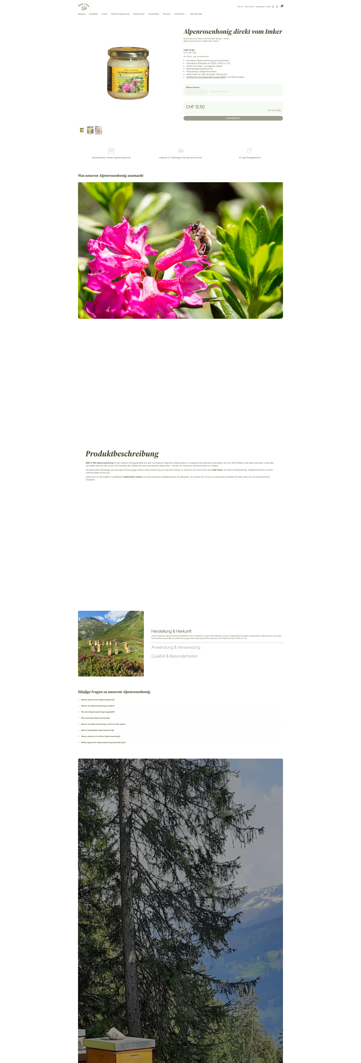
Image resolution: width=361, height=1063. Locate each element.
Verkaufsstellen (260, 6)
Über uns (240, 6)
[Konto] (277, 6)
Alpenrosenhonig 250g (197, 91)
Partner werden (249, 6)
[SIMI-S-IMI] (84, 6)
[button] (273, 6)
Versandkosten (203, 56)
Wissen (268, 6)
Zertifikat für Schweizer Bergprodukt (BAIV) (206, 77)
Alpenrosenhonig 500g (219, 91)
